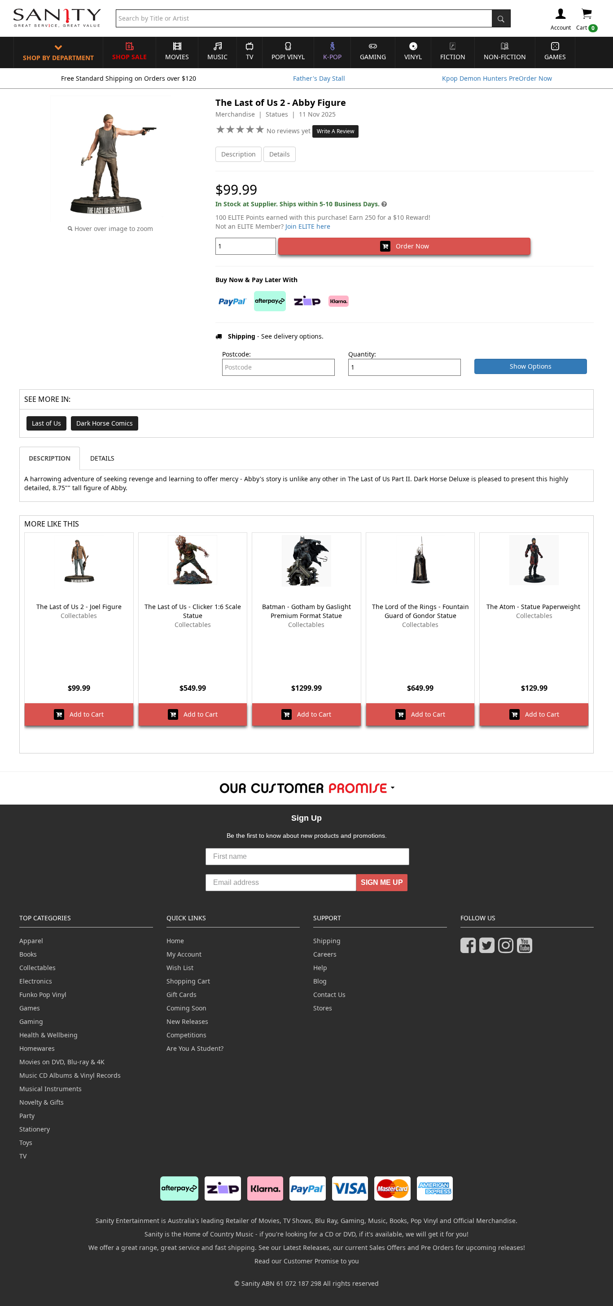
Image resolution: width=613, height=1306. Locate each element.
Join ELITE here (307, 226)
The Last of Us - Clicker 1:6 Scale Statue (192, 611)
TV (249, 56)
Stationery (34, 1129)
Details (279, 154)
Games (555, 56)
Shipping (327, 940)
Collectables (37, 967)
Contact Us (329, 994)
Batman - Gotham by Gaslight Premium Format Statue (306, 611)
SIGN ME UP (382, 882)
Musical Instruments (50, 1088)
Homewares (37, 1048)
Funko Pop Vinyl (42, 994)
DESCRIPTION (49, 458)
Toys (25, 1142)
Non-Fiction (505, 56)
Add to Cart (84, 714)
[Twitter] (488, 949)
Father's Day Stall (319, 78)
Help (320, 967)
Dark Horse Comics (104, 423)
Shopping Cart (188, 981)
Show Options (531, 366)
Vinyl (413, 56)
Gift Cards (181, 994)
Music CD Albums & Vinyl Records (70, 1075)
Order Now (409, 246)
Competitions (186, 1035)
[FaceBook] (469, 949)
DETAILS (102, 458)
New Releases (187, 1021)
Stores (322, 1008)
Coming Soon (186, 1008)
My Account (183, 954)
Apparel (31, 940)
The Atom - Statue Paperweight (534, 606)
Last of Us (46, 423)
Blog (320, 981)
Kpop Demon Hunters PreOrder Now (497, 78)
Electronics (35, 981)
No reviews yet (289, 130)
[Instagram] (507, 949)
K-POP (332, 56)
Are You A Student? (194, 1048)
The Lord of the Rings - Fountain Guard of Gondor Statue (420, 611)
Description (238, 154)
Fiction (452, 56)
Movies (177, 56)
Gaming (373, 56)
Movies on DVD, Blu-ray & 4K (62, 1062)
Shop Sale (129, 56)
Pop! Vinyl (288, 56)
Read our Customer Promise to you (306, 1261)
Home (175, 940)
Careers (325, 954)
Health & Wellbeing (48, 1035)
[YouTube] (526, 949)
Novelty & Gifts (41, 1102)
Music (217, 56)
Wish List (179, 967)
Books (28, 954)
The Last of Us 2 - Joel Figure (79, 606)
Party (27, 1115)
